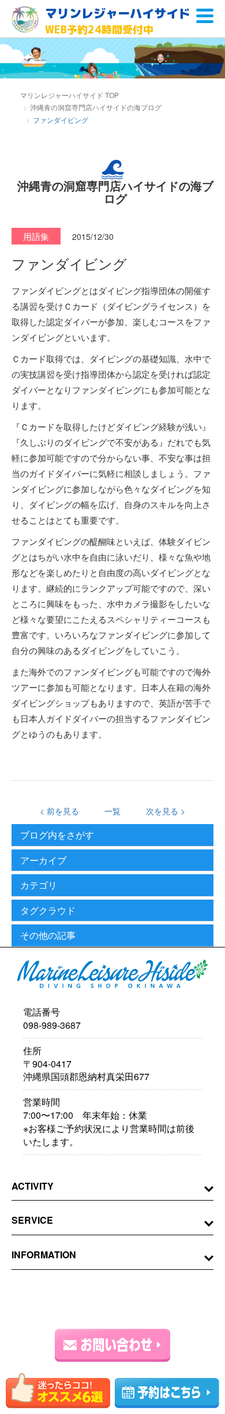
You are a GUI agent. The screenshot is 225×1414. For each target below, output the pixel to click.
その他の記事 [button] (48, 935)
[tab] (112, 835)
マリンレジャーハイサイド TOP (69, 95)
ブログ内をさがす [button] (57, 835)
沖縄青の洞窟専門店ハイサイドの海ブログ (96, 107)
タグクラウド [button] (48, 910)
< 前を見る (59, 811)
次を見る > (165, 811)
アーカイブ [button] (43, 860)
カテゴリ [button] (38, 885)
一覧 (112, 811)
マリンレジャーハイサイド (117, 21)
